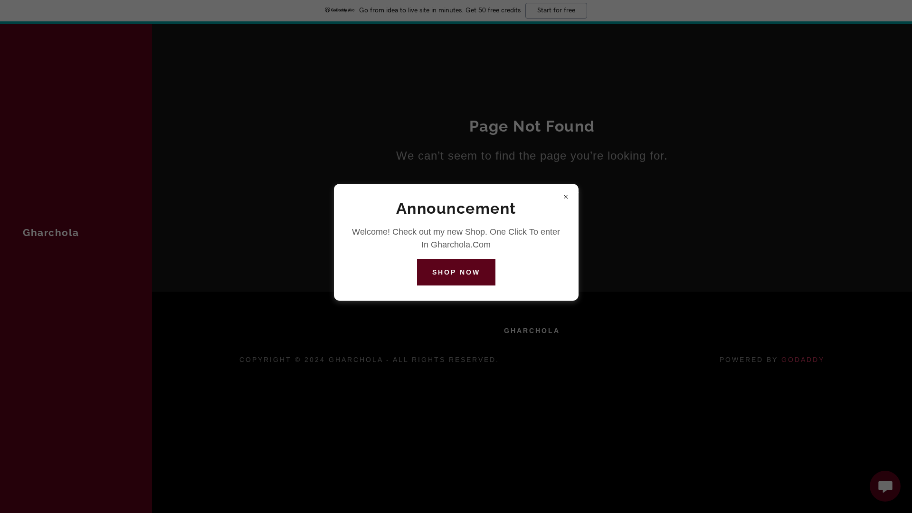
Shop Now (456, 272)
